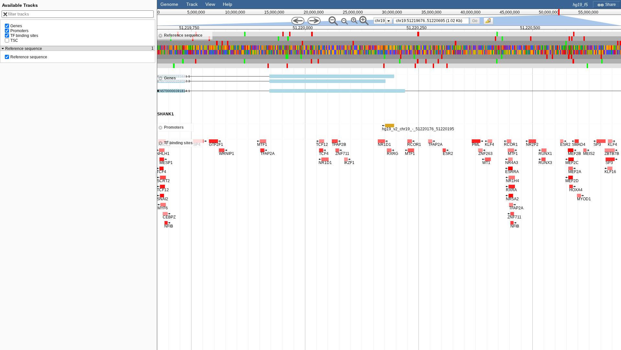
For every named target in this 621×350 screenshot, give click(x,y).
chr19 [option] (380, 20)
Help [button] (227, 4)
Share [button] (610, 4)
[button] (474, 20)
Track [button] (192, 4)
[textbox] (432, 20)
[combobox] (431, 21)
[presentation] (388, 20)
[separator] (156, 175)
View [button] (210, 4)
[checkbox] (490, 22)
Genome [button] (169, 4)
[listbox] (383, 21)
